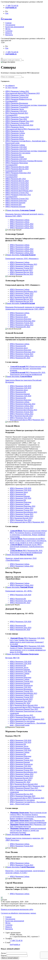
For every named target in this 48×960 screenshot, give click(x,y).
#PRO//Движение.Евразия (15, 202)
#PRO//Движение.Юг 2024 (15, 179)
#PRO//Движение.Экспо (14, 109)
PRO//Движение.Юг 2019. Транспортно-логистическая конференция (27, 373)
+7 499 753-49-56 (11, 6)
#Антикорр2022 (11, 101)
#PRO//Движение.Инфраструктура (18, 99)
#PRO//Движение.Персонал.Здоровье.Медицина (23, 161)
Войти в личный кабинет (10, 958)
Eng (6, 13)
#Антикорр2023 (11, 115)
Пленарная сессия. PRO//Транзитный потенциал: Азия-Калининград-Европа (27, 547)
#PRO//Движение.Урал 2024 (16, 119)
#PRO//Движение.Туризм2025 (16, 107)
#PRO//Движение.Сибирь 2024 (17, 123)
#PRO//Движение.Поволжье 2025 (18, 173)
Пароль (3, 955)
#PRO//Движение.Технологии (16, 97)
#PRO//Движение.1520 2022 (16, 147)
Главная (8, 23)
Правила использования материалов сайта (17, 909)
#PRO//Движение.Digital (14, 139)
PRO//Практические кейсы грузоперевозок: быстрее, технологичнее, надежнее (28, 368)
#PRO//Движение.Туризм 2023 (17, 183)
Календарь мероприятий (14, 27)
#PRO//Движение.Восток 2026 (17, 167)
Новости (8, 33)
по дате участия (11, 87)
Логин (3, 953)
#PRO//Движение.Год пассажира (17, 153)
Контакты (9, 35)
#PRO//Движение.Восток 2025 (17, 169)
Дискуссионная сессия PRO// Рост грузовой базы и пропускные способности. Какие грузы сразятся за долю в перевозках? (28, 541)
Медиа (7, 29)
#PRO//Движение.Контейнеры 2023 (19, 191)
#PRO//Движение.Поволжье (16, 200)
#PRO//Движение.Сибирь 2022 (17, 91)
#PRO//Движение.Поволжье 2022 (18, 195)
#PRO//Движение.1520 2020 (16, 159)
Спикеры (8, 31)
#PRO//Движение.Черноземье (16, 163)
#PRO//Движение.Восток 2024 (17, 181)
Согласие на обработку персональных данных (18, 913)
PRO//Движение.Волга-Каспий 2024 (19, 125)
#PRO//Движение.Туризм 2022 (17, 189)
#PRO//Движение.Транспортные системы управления (25, 105)
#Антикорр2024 (11, 165)
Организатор (10, 25)
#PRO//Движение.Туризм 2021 (17, 199)
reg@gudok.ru (11, 8)
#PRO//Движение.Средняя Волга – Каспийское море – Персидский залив (28, 803)
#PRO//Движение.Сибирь (15, 133)
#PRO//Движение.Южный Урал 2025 (19, 121)
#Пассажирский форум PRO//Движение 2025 (22, 93)
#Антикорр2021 (11, 197)
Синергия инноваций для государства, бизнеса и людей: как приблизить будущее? (28, 830)
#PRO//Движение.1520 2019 (16, 111)
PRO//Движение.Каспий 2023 (16, 113)
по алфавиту (10, 85)
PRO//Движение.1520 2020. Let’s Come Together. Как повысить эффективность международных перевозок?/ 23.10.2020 (27, 641)
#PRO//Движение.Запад (14, 137)
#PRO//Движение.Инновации (16, 103)
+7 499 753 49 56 (16, 940)
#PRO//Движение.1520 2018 (16, 149)
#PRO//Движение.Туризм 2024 (17, 117)
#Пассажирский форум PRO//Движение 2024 (22, 129)
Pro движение (6, 19)
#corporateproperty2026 (13, 171)
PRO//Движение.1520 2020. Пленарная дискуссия (28, 825)
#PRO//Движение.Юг (13, 155)
